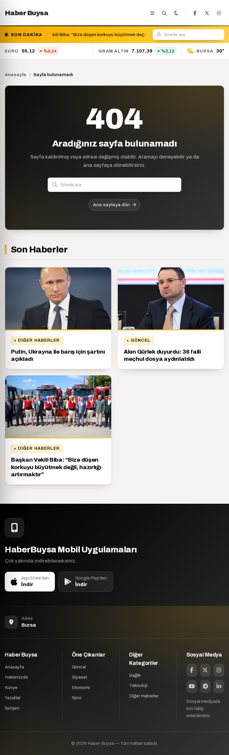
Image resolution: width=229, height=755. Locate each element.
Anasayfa (15, 74)
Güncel (141, 340)
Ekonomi (81, 687)
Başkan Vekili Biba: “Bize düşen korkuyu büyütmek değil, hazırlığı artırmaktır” (56, 467)
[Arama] (164, 13)
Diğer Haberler (39, 340)
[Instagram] (218, 13)
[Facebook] (195, 13)
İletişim (12, 708)
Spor (77, 697)
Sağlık (135, 675)
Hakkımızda (16, 677)
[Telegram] (205, 686)
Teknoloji (138, 685)
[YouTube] (191, 686)
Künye (11, 687)
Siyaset (79, 677)
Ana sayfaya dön (111, 204)
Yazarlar (13, 697)
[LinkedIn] (218, 686)
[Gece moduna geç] (176, 13)
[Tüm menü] (152, 13)
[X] (207, 13)
